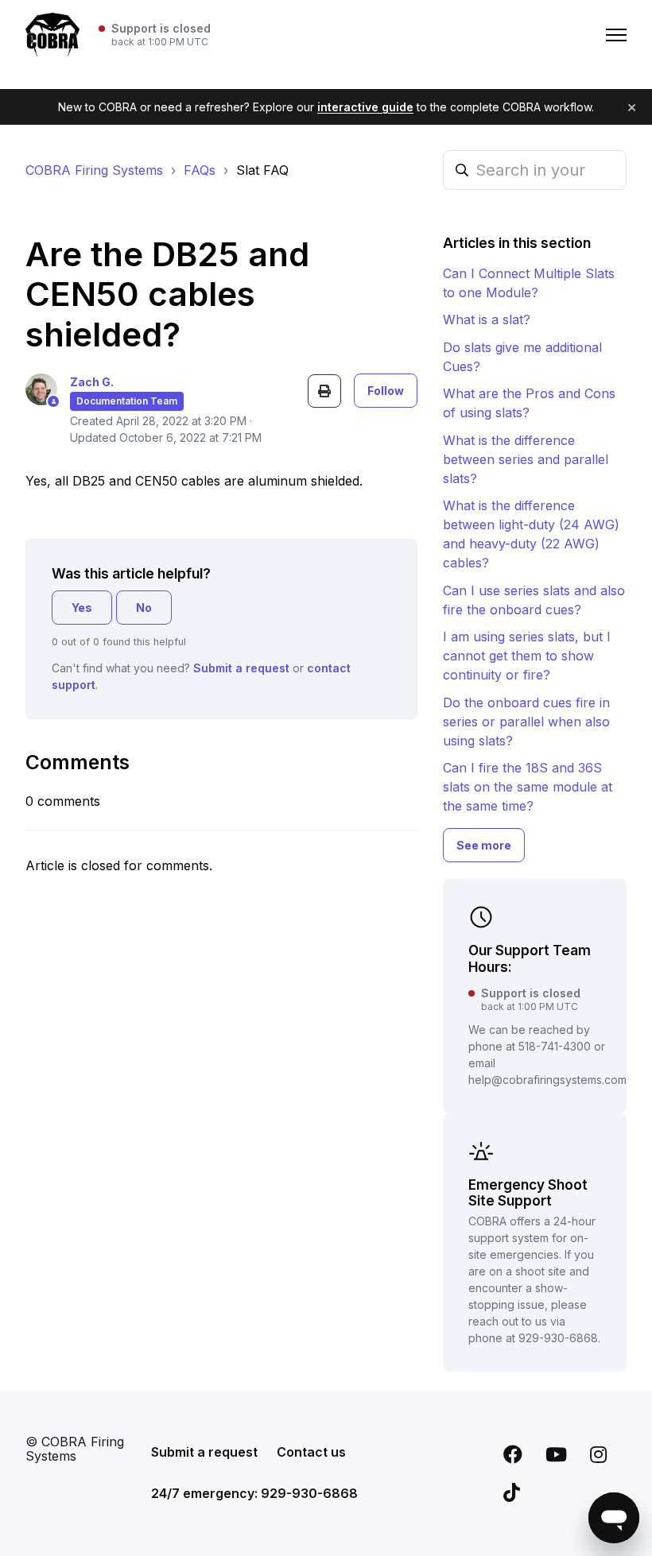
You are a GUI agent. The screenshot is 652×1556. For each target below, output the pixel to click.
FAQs (199, 170)
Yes (82, 607)
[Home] (52, 35)
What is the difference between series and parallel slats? (525, 459)
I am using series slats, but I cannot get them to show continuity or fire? (527, 656)
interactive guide (365, 107)
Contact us (311, 1452)
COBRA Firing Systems (94, 170)
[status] (155, 34)
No (144, 607)
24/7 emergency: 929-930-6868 (254, 1493)
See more (483, 845)
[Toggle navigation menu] (616, 34)
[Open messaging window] (613, 1517)
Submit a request (241, 668)
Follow (385, 390)
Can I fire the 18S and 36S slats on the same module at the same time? (527, 787)
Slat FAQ (262, 170)
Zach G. (92, 382)
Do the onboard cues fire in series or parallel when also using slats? (526, 722)
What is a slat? (486, 319)
